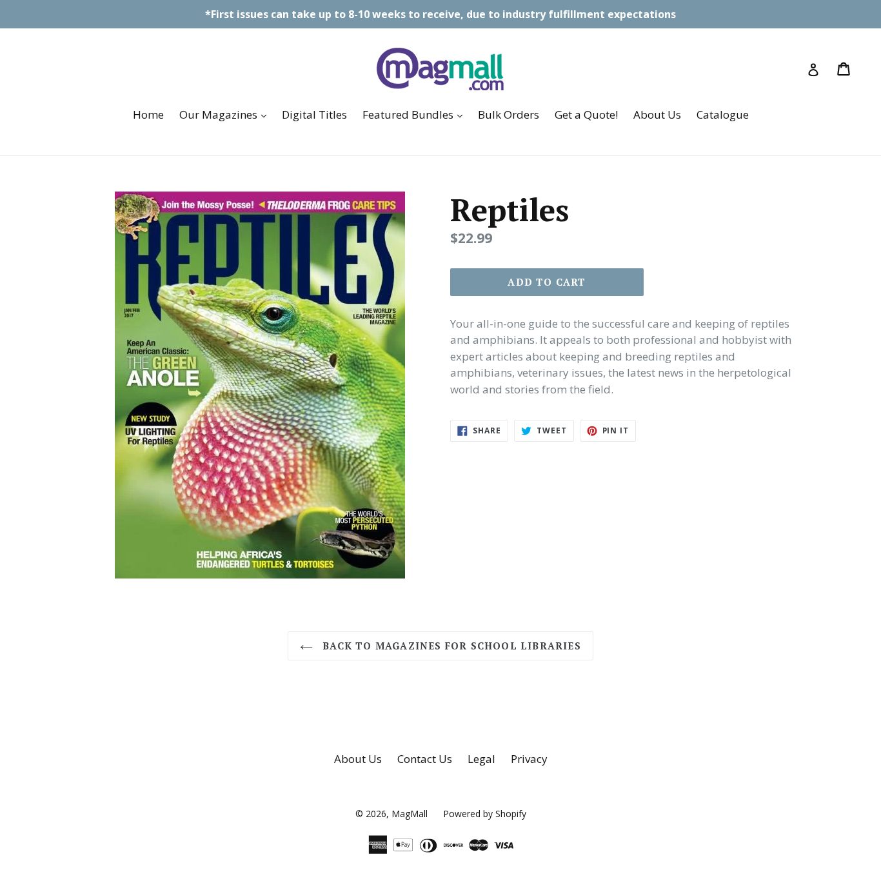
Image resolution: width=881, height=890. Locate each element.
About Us (657, 114)
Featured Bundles (415, 114)
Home (148, 114)
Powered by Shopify (484, 813)
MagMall (409, 813)
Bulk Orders (508, 114)
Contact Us (424, 758)
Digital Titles (314, 114)
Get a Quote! (586, 114)
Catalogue (723, 114)
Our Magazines (226, 114)
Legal (481, 758)
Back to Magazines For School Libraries (450, 645)
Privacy (529, 758)
